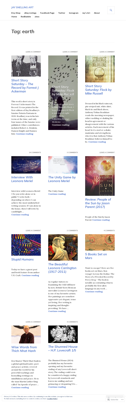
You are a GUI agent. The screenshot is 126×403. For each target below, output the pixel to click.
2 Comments (72, 231)
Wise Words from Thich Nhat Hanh (24, 349)
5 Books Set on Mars (96, 256)
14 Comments (35, 152)
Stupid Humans (22, 259)
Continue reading (24, 134)
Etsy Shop (15, 13)
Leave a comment (33, 52)
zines (37, 16)
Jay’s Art (86, 13)
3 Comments (72, 152)
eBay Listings (30, 13)
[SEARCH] (111, 10)
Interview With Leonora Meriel (22, 179)
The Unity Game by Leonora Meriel (62, 179)
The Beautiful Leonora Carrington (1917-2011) (62, 267)
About (97, 13)
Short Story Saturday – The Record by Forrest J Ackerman (25, 85)
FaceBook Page (47, 13)
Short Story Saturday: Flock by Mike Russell (63, 90)
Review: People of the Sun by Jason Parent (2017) (98, 203)
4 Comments (109, 231)
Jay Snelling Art (22, 7)
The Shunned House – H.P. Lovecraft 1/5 (63, 348)
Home (14, 16)
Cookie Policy (52, 399)
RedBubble (26, 16)
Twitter (61, 13)
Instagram (73, 13)
